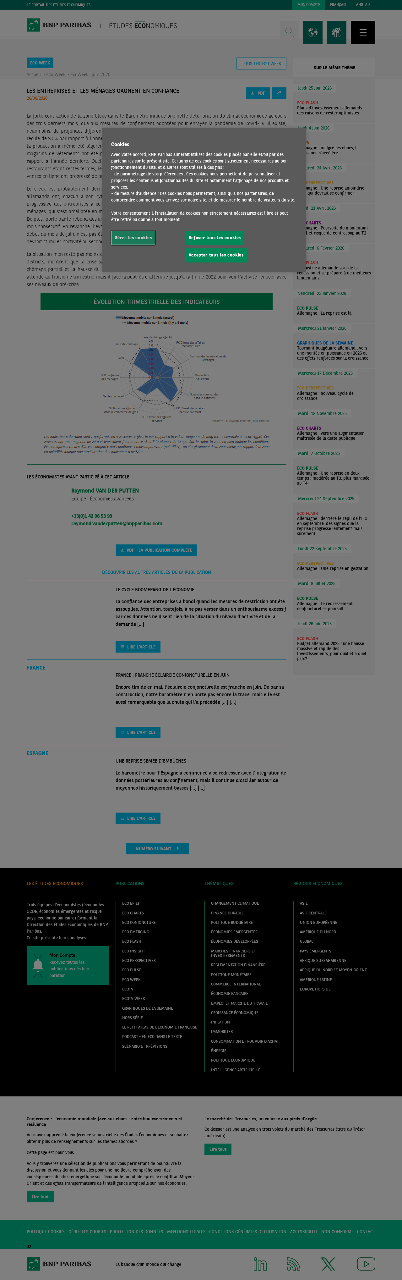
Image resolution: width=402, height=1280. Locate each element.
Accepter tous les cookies (216, 255)
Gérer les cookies (133, 237)
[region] (204, 200)
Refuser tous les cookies (215, 237)
